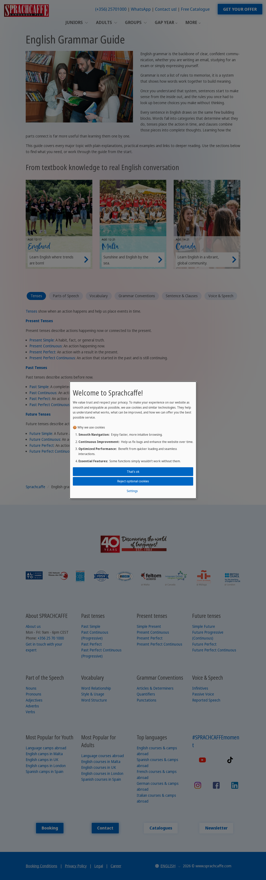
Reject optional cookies (133, 481)
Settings (132, 491)
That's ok (133, 471)
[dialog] (133, 440)
